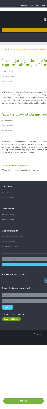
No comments (7, 81)
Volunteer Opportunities (10, 246)
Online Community (8, 241)
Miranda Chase (7, 121)
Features (24, 6)
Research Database (8, 214)
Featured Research (8, 219)
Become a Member (11, 319)
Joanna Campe (7, 71)
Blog (37, 6)
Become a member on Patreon (12, 237)
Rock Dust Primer (8, 197)
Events (43, 6)
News (31, 6)
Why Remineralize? (8, 192)
